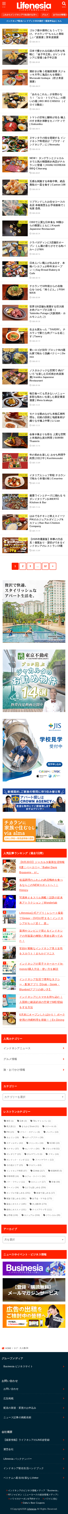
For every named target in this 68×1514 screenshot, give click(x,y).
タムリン (12, 1137)
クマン (53, 1154)
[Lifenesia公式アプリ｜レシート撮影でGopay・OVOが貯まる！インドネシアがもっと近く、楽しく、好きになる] (10, 917)
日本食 (39, 1171)
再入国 (11, 1126)
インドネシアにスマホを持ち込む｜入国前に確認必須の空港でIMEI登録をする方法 (41, 1002)
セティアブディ (34, 1137)
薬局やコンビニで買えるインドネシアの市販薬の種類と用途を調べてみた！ (41, 936)
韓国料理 (56, 1171)
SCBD (55, 1143)
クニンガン (36, 1143)
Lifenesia (31, 1509)
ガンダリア (13, 1154)
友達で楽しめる (45, 1193)
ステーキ (50, 1126)
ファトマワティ (44, 1160)
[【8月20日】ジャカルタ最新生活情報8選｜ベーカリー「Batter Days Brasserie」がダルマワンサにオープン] (10, 866)
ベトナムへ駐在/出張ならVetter (20, 1478)
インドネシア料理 (16, 1171)
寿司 (10, 1121)
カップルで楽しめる (18, 1193)
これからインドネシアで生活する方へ (20, 15)
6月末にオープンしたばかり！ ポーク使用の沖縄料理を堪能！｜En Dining (42, 1017)
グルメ (45, 15)
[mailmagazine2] (34, 1290)
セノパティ (32, 1149)
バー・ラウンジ (15, 1182)
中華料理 (12, 1176)
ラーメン (12, 1187)
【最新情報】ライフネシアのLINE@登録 (26, 1440)
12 (45, 566)
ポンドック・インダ (17, 1160)
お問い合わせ (11, 1389)
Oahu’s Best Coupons (34, 1503)
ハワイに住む (50, 1498)
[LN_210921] (34, 1316)
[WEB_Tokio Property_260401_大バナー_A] (34, 681)
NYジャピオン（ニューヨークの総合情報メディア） (33, 1494)
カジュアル (32, 1215)
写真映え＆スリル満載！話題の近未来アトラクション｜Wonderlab (41, 900)
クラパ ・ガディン (30, 1132)
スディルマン (14, 1143)
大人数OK (39, 1204)
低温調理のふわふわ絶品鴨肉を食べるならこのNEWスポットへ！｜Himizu (41, 885)
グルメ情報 (10, 1058)
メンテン (52, 1132)
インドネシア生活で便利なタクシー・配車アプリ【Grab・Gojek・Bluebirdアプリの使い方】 (39, 984)
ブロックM (52, 1149)
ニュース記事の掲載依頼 (17, 1417)
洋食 (55, 1182)
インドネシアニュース (17, 1048)
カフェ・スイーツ (35, 1176)
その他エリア (14, 1165)
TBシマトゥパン (42, 1121)
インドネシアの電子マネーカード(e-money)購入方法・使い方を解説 (41, 966)
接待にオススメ (16, 1209)
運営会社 (8, 1449)
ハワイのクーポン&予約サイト (25, 1498)
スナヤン (12, 1149)
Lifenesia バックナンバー (17, 1459)
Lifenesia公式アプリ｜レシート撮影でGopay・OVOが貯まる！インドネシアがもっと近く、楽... (41, 918)
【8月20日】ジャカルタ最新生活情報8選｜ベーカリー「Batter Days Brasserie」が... (42, 867)
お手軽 (12, 1215)
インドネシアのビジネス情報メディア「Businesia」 (34, 1490)
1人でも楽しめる (35, 1187)
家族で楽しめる (16, 1198)
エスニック (38, 1182)
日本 (23, 1121)
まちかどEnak (30, 1126)
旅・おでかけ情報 (14, 1069)
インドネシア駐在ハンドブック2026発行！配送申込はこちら (34, 21)
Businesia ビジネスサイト (18, 1366)
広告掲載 (8, 1398)
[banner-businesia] (34, 1268)
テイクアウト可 (42, 1209)
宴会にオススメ (16, 1204)
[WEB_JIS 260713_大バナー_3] (34, 750)
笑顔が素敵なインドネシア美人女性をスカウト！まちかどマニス (41, 951)
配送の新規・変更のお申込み (19, 1408)
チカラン (35, 1165)
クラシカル (53, 1215)
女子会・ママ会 (42, 1198)
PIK (10, 1132)
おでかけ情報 (59, 15)
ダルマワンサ (34, 1154)
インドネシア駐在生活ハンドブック (23, 1468)
